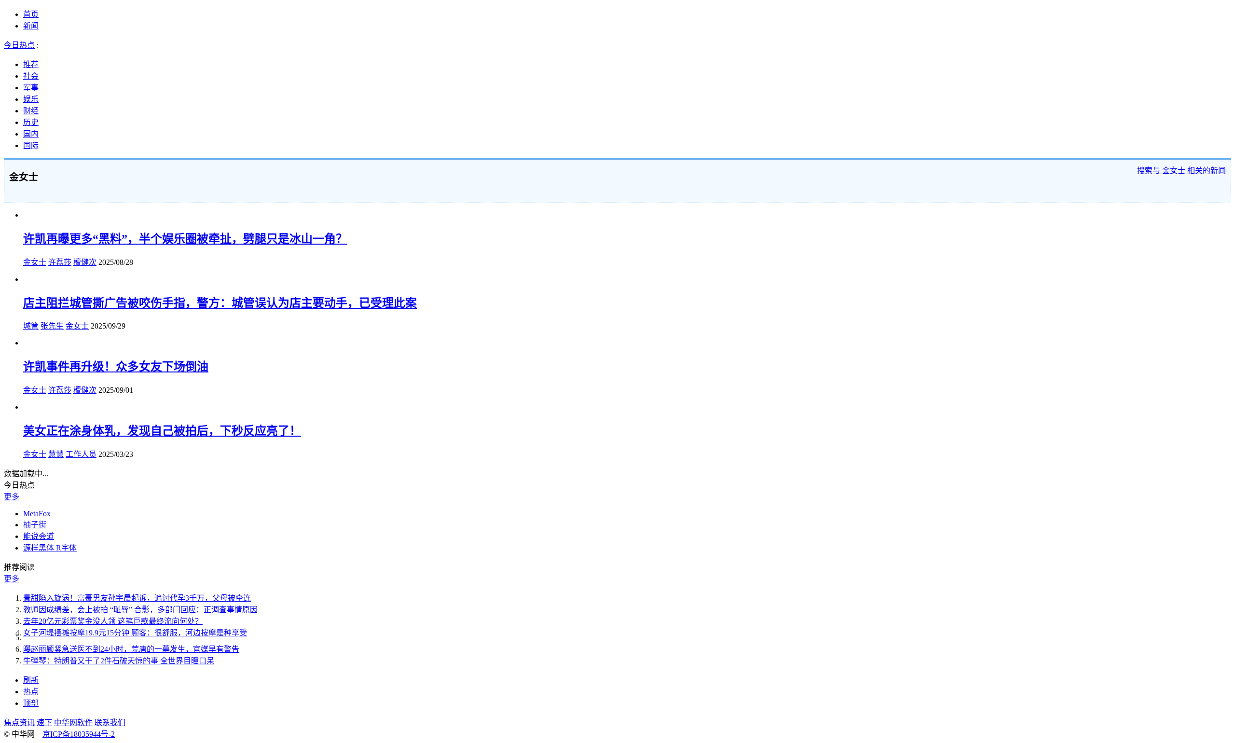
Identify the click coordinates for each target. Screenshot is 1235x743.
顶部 (31, 703)
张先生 (52, 326)
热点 (31, 692)
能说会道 (38, 536)
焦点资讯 (19, 722)
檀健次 (84, 262)
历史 (31, 122)
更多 (11, 497)
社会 (31, 76)
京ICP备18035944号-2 (78, 734)
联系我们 (110, 722)
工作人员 (81, 454)
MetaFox (37, 513)
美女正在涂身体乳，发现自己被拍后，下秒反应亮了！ (162, 431)
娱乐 (31, 99)
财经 (31, 111)
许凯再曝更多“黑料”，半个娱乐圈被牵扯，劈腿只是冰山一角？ (185, 239)
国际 (31, 145)
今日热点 (19, 45)
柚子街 (34, 525)
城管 (31, 326)
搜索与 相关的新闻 (1181, 170)
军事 (31, 87)
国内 (31, 134)
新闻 (31, 26)
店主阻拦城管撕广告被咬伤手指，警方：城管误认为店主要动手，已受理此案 (220, 303)
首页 (31, 14)
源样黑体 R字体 (50, 548)
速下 (44, 722)
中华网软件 (73, 722)
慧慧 (56, 454)
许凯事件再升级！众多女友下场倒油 (115, 366)
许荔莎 (59, 262)
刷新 (31, 680)
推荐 (31, 64)
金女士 (34, 262)
